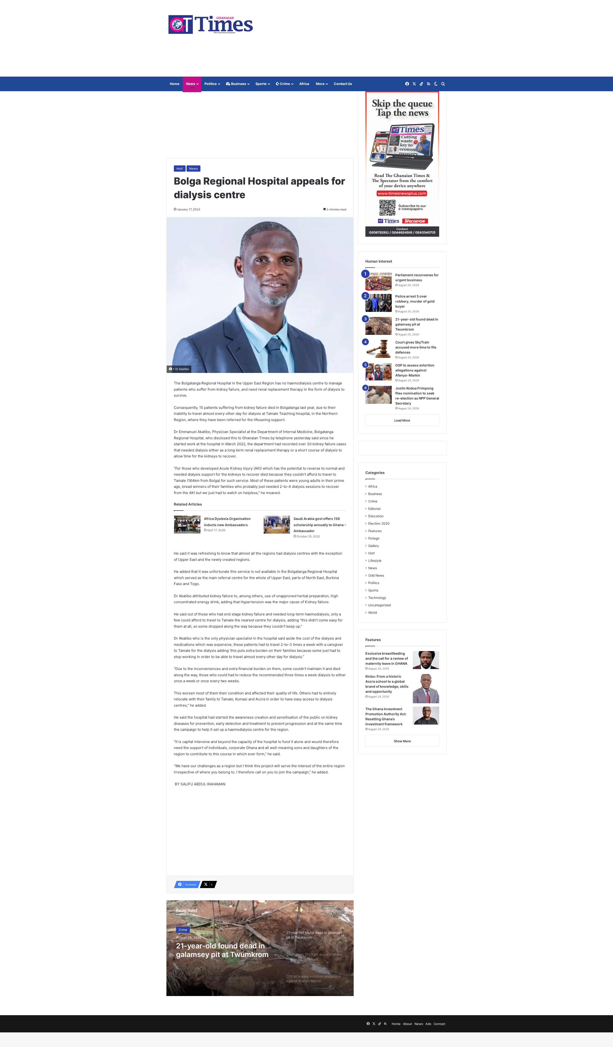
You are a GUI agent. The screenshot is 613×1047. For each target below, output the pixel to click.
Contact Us (343, 84)
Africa (304, 84)
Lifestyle (374, 561)
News (190, 84)
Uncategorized (379, 605)
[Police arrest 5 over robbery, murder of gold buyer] (378, 303)
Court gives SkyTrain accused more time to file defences (415, 347)
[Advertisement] (354, 38)
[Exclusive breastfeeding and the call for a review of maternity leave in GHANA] (426, 660)
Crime (284, 84)
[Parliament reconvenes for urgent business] (378, 282)
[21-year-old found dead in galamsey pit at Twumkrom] (378, 326)
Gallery (373, 546)
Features (375, 531)
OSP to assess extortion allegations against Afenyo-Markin (414, 370)
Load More (402, 420)
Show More (402, 741)
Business (238, 84)
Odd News (376, 575)
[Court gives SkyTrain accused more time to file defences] (378, 349)
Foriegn (374, 538)
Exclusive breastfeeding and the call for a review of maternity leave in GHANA (386, 658)
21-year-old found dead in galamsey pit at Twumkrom (416, 324)
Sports (261, 84)
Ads (428, 1024)
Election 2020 (379, 523)
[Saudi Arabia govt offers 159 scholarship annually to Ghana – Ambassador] (277, 525)
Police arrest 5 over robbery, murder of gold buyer (415, 301)
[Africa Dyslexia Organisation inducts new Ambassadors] (187, 525)
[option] (260, 948)
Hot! (179, 168)
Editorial (374, 509)
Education (376, 516)
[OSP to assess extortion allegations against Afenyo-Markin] (378, 372)
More (320, 84)
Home (174, 84)
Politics (210, 84)
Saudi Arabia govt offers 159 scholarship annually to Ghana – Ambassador (320, 525)
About (407, 1024)
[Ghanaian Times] (210, 23)
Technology (377, 598)
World (372, 612)
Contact (439, 1024)
